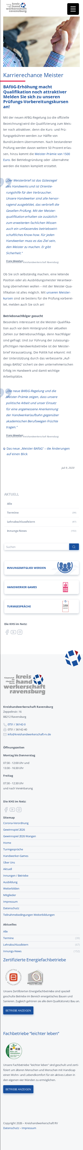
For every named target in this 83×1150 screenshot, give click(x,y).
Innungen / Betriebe (15, 875)
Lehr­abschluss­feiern (21, 522)
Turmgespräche (13, 849)
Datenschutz (11, 908)
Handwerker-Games (15, 856)
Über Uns (9, 862)
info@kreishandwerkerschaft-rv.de (29, 734)
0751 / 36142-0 (17, 724)
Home (7, 843)
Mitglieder (9, 895)
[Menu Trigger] (73, 9)
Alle (9, 504)
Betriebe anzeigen (18, 1010)
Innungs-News (17, 531)
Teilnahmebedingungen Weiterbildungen (29, 915)
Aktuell (7, 869)
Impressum (10, 901)
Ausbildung (10, 882)
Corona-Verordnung (16, 823)
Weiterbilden (11, 888)
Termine (13, 512)
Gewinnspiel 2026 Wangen (19, 836)
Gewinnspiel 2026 (14, 829)
